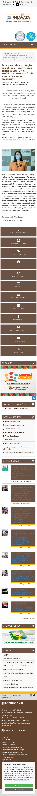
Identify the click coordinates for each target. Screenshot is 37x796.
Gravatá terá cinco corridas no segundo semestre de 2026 (21, 592)
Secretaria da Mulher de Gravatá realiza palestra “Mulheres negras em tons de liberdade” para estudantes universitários (22, 515)
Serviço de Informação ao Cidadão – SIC (15, 755)
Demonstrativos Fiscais (12, 429)
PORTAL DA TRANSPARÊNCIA (18, 232)
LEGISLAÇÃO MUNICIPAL (18, 341)
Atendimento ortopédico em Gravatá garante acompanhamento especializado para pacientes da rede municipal (23, 537)
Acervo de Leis (10, 440)
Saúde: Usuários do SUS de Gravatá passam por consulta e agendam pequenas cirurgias (22, 576)
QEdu (6, 677)
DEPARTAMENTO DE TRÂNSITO (18, 330)
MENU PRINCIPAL (10, 44)
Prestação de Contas (12, 436)
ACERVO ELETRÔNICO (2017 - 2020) (17, 409)
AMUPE (6, 655)
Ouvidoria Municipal (8, 757)
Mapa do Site (24, 2)
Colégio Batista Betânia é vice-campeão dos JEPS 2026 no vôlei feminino (22, 606)
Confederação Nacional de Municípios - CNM (18, 673)
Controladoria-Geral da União (13, 669)
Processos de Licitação (12, 421)
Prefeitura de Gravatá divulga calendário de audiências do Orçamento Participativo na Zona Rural (22, 472)
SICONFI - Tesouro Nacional (13, 680)
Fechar (20, 789)
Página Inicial (7, 53)
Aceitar (20, 785)
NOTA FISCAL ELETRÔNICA (18, 298)
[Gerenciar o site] (34, 696)
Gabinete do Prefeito (8, 742)
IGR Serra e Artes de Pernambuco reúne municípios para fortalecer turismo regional (21, 557)
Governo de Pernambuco (12, 658)
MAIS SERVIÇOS (18, 352)
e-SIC (18, 265)
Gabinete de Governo (8, 745)
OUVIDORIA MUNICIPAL (18, 276)
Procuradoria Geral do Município (12, 752)
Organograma (6, 759)
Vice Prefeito (6, 740)
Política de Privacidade (21, 780)
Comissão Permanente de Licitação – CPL (15, 750)
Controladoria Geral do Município (12, 747)
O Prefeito (5, 737)
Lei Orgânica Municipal (12, 443)
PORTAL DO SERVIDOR (18, 308)
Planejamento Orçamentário (14, 432)
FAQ (16, 2)
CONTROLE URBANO (18, 319)
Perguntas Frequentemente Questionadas (19, 452)
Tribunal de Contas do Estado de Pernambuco (19, 662)
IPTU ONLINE (18, 287)
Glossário (8, 2)
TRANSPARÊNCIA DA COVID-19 (18, 243)
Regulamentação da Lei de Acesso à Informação (16, 448)
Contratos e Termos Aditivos (14, 425)
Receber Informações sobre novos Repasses (18, 687)
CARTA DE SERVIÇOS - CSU (18, 254)
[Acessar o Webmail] (31, 696)
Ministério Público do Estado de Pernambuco (18, 666)
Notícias (16, 53)
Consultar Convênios (11, 684)
